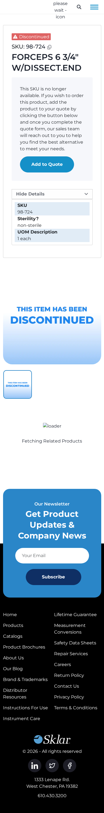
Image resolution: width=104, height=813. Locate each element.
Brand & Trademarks (25, 679)
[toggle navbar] (94, 7)
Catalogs (12, 636)
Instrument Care (21, 718)
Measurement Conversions (70, 629)
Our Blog (13, 668)
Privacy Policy (69, 697)
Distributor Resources (15, 694)
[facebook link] (69, 765)
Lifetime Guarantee (75, 614)
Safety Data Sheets (75, 643)
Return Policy (69, 675)
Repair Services (71, 653)
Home (10, 614)
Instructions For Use (25, 707)
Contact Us (66, 686)
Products (13, 625)
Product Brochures (24, 647)
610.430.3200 (52, 795)
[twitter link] (52, 765)
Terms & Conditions (75, 707)
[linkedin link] (34, 765)
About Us (13, 657)
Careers (62, 664)
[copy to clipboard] (49, 47)
